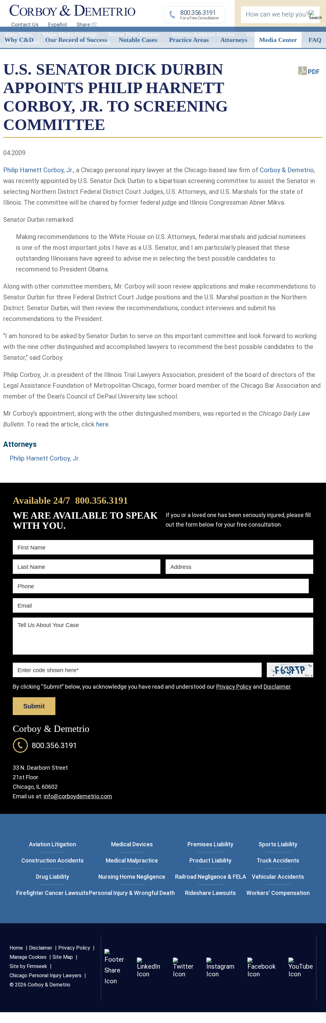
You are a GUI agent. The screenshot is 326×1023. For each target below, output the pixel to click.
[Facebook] (261, 974)
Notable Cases (138, 39)
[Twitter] (183, 974)
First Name (32, 547)
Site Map (63, 957)
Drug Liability (52, 876)
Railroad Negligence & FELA (210, 876)
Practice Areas (189, 39)
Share (83, 24)
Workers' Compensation (278, 893)
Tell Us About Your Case (48, 625)
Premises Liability (210, 844)
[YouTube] (300, 974)
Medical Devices (132, 844)
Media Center (278, 39)
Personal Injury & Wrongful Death (132, 893)
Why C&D (18, 39)
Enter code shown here (48, 670)
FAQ (315, 39)
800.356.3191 (101, 500)
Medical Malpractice (132, 860)
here (102, 424)
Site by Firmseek (28, 966)
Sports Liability (278, 844)
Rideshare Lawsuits (210, 893)
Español (57, 24)
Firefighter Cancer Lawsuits (52, 893)
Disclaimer (277, 686)
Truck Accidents (278, 860)
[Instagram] (220, 974)
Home (16, 948)
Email (25, 606)
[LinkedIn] (148, 974)
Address (180, 567)
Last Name (31, 567)
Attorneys (233, 39)
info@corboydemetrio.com (78, 796)
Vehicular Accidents (278, 876)
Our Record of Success (76, 39)
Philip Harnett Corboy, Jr (37, 170)
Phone (26, 586)
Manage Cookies (28, 957)
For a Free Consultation (199, 14)
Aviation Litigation (52, 844)
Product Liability (210, 860)
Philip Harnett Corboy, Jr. (45, 458)
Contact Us (25, 24)
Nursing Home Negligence (131, 876)
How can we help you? (277, 14)
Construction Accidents (52, 860)
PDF (314, 72)
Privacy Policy (234, 686)
